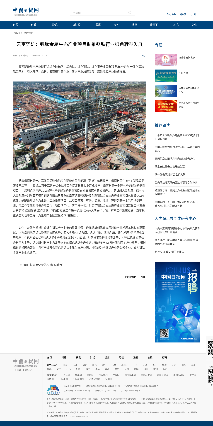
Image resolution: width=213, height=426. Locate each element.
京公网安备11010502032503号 (77, 391)
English (171, 14)
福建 (164, 365)
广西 (78, 369)
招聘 (164, 357)
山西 (94, 365)
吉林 (114, 365)
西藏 (136, 369)
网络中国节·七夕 (187, 57)
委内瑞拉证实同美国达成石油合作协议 (176, 182)
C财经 (76, 24)
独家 (150, 357)
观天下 (154, 24)
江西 (174, 365)
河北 (85, 365)
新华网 (78, 375)
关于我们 (18, 370)
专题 (158, 45)
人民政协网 (94, 379)
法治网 (108, 379)
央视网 (116, 375)
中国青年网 (130, 375)
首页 (16, 24)
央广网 (193, 375)
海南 (88, 369)
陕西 (146, 369)
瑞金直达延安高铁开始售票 (170, 166)
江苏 (145, 365)
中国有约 (183, 73)
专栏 (116, 24)
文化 (194, 24)
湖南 (59, 369)
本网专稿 (28, 33)
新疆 (155, 369)
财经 (92, 357)
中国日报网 (17, 33)
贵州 (117, 369)
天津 (75, 365)
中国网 (90, 375)
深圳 (165, 369)
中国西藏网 (178, 375)
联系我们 (28, 370)
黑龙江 (124, 365)
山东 (184, 365)
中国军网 (63, 379)
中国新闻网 (78, 379)
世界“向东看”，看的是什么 (169, 252)
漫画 (134, 24)
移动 (183, 14)
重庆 (97, 369)
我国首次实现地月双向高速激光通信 (175, 158)
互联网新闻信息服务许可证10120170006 (102, 386)
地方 (176, 24)
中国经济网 (146, 375)
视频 (99, 24)
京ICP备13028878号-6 (130, 391)
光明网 (50, 379)
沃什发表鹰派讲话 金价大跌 (170, 174)
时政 (33, 24)
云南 (126, 369)
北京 (65, 365)
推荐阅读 (162, 125)
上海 (135, 365)
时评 (63, 357)
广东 (68, 369)
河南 (193, 365)
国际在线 (103, 375)
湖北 (49, 369)
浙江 (154, 365)
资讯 (55, 24)
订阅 (193, 14)
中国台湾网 (162, 375)
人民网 (66, 375)
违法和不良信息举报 (72, 386)
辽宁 (104, 365)
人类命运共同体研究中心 (175, 218)
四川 (107, 369)
